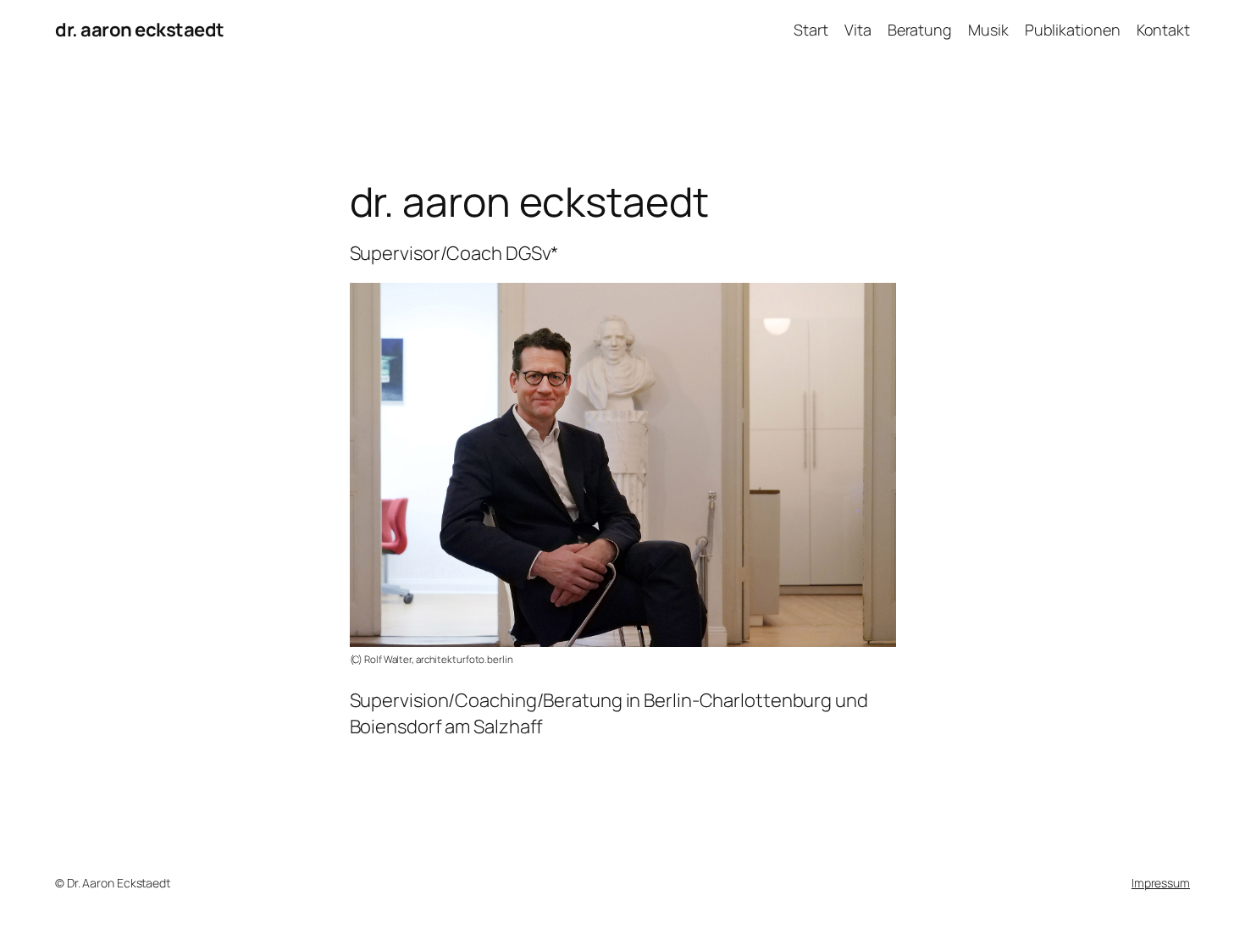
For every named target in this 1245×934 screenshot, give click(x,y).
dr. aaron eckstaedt (139, 29)
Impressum (1161, 883)
